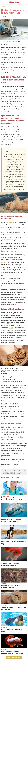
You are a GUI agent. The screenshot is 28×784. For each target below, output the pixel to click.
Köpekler (3, 540)
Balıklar (3, 518)
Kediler (3, 262)
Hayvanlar (3, 6)
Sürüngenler (5, 496)
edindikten (10, 222)
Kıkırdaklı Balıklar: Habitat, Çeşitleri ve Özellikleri (11, 521)
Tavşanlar (4, 605)
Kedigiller (4, 227)
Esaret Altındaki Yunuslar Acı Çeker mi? (12, 630)
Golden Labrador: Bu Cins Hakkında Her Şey (11, 586)
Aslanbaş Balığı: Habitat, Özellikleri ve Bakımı (10, 565)
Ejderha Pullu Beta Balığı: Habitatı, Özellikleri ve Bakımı (12, 652)
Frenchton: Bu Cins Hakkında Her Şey (13, 543)
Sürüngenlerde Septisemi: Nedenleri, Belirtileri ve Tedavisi (13, 499)
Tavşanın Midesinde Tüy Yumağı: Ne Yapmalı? (13, 608)
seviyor (11, 327)
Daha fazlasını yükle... (14, 657)
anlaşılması (12, 45)
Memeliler (4, 627)
